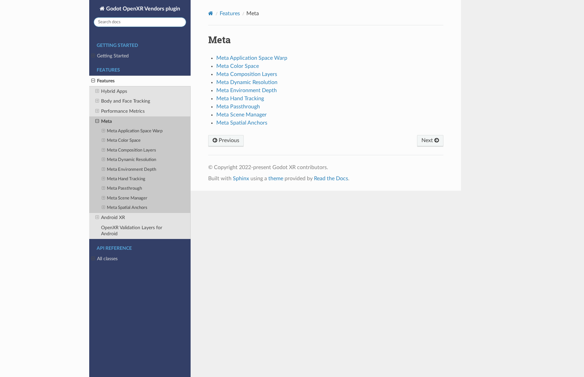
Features (106, 80)
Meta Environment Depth (131, 169)
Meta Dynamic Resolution (131, 160)
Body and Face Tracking (125, 101)
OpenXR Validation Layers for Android (131, 230)
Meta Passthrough (124, 188)
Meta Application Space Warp (135, 131)
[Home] (210, 13)
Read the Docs (331, 178)
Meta (106, 121)
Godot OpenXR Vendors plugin (142, 8)
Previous (228, 140)
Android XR (113, 217)
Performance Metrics (123, 111)
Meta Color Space (124, 140)
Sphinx (241, 178)
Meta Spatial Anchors (127, 208)
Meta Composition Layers (131, 150)
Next (427, 140)
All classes (107, 258)
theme (275, 178)
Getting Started (113, 55)
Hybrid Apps (114, 91)
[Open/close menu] (93, 56)
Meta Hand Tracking (126, 179)
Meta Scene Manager (127, 198)
